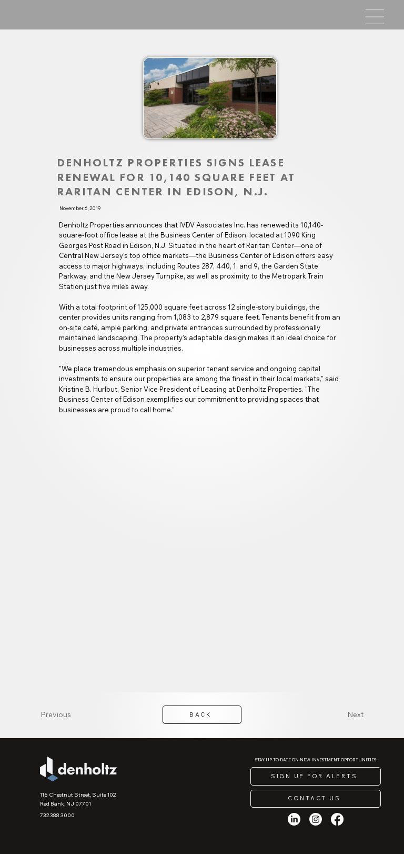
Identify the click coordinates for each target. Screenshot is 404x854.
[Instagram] (315, 819)
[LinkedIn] (294, 819)
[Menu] (375, 17)
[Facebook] (337, 819)
